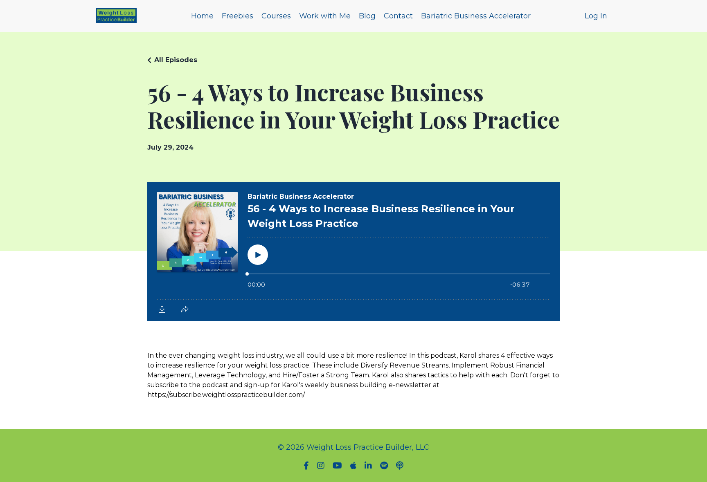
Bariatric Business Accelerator (476, 15)
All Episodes (175, 60)
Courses (276, 15)
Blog (367, 15)
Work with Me (325, 15)
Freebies (237, 15)
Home (202, 15)
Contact (398, 15)
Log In (596, 15)
